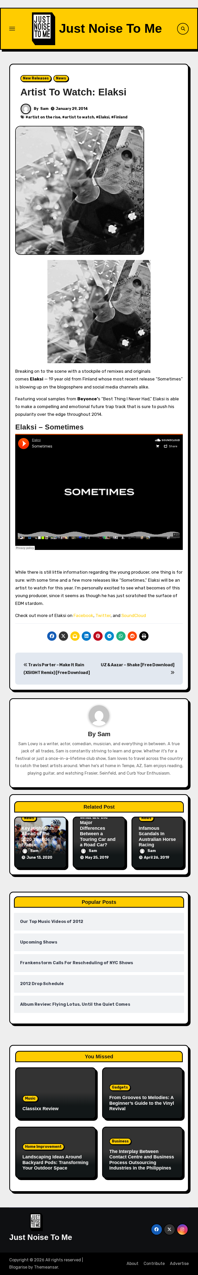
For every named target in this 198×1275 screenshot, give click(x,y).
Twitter (103, 615)
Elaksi (103, 117)
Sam (44, 109)
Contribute (154, 1263)
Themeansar (46, 1267)
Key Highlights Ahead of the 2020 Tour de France (37, 837)
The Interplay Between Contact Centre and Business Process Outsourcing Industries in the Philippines (141, 1160)
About (132, 1263)
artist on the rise (44, 117)
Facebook (83, 615)
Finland (120, 117)
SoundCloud (133, 615)
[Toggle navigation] (12, 28)
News (61, 78)
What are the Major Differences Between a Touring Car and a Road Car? (98, 831)
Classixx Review (40, 1108)
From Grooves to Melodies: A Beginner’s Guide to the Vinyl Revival (141, 1103)
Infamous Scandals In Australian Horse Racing (157, 837)
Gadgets (120, 1087)
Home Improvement (43, 1146)
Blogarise (18, 1267)
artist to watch (79, 117)
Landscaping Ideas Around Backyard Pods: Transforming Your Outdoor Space (55, 1162)
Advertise (179, 1263)
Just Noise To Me (110, 28)
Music (30, 1098)
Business (120, 1141)
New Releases (36, 78)
